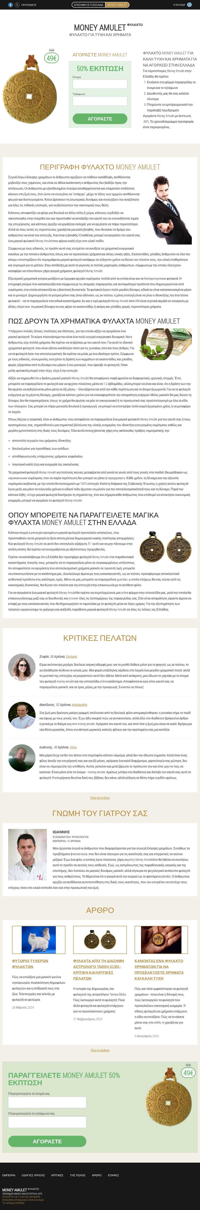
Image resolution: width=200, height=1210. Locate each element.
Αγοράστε (100, 119)
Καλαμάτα (79, 704)
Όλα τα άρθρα (100, 1050)
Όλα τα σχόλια (100, 798)
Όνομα (77, 77)
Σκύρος (72, 656)
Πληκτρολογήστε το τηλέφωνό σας (31, 1113)
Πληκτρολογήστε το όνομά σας (29, 1093)
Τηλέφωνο (79, 94)
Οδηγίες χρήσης (33, 1175)
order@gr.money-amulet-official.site (22, 1193)
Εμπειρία (8, 1175)
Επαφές (113, 1175)
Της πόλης (78, 1175)
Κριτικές (57, 1175)
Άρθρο (97, 1175)
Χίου (73, 747)
